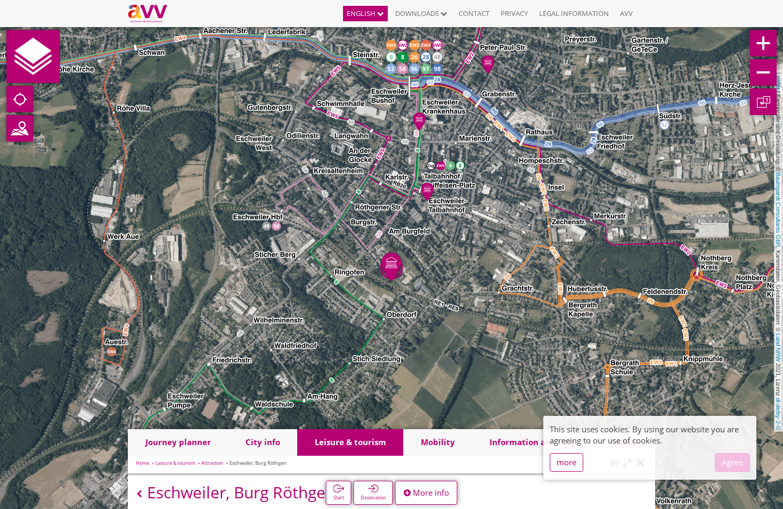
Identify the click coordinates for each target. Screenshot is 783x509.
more (566, 462)
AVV (626, 13)
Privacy (514, 13)
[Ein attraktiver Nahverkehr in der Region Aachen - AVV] (151, 13)
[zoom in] (763, 43)
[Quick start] (33, 56)
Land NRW (778, 347)
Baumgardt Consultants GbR (778, 210)
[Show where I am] (19, 99)
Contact (474, 13)
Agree (732, 462)
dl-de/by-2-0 (778, 413)
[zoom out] (763, 72)
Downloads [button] (418, 13)
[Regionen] (19, 128)
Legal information (574, 13)
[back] (139, 494)
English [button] (362, 13)
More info (430, 492)
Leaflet (778, 80)
